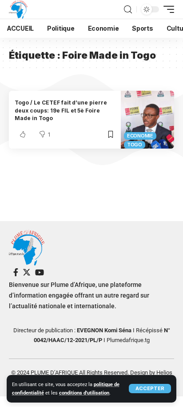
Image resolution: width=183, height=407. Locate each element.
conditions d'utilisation (84, 393)
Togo (134, 144)
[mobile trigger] (166, 9)
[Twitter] (26, 272)
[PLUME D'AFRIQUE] (18, 9)
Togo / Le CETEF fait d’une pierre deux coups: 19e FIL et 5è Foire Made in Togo (61, 110)
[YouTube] (39, 272)
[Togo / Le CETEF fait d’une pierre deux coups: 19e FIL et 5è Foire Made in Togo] (147, 120)
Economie (140, 136)
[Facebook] (15, 272)
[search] (128, 9)
